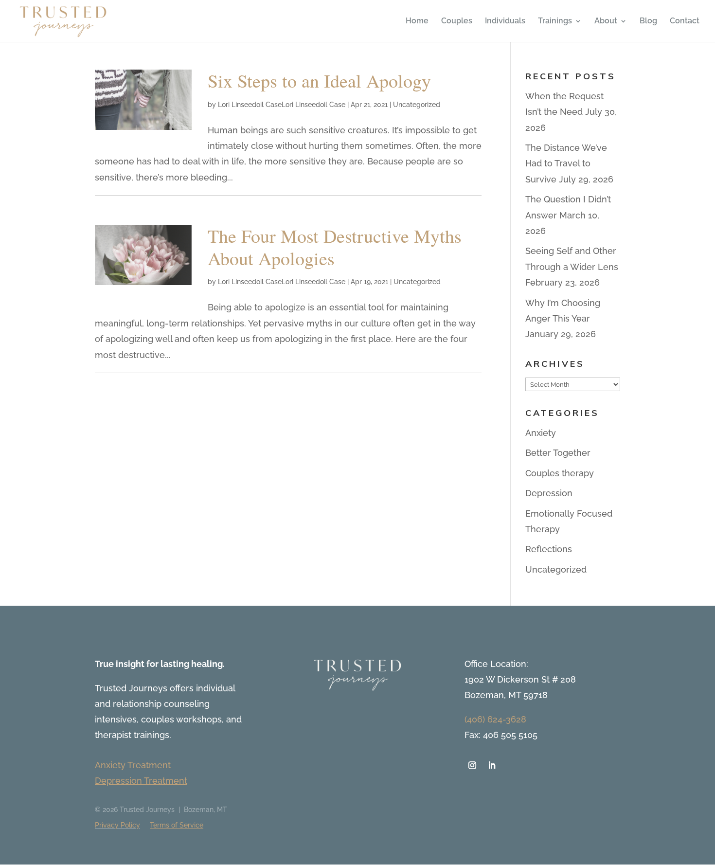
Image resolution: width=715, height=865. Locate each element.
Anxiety (540, 433)
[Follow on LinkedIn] (492, 765)
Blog (648, 21)
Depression (548, 493)
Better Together (557, 453)
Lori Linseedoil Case (250, 104)
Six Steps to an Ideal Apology (319, 80)
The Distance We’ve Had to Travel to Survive (566, 163)
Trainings (555, 21)
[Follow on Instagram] (472, 765)
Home (417, 21)
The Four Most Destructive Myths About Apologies (335, 246)
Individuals (505, 21)
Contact (684, 21)
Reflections (548, 549)
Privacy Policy (117, 825)
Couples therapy (559, 473)
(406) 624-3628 (495, 719)
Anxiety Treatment (133, 765)
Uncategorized (416, 104)
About (605, 21)
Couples (456, 21)
